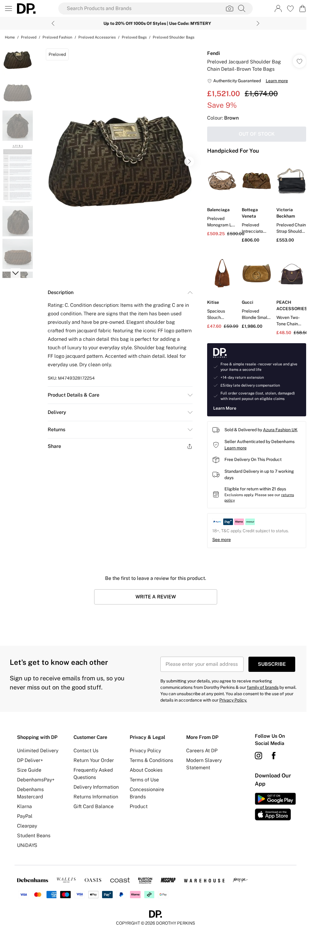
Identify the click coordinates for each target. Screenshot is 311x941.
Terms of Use (142, 778)
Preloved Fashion (57, 37)
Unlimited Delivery (37, 749)
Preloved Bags (134, 37)
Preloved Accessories (97, 37)
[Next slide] (256, 23)
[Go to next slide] (188, 161)
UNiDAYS (27, 844)
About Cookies (144, 768)
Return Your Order (93, 759)
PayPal (24, 814)
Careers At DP (199, 749)
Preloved (28, 37)
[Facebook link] (270, 754)
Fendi (210, 53)
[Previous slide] (51, 23)
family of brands (260, 685)
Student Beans (33, 834)
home (10, 37)
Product (137, 805)
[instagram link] (255, 754)
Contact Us (85, 749)
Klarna (24, 805)
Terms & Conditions (150, 759)
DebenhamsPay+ (36, 778)
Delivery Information (95, 785)
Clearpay (27, 824)
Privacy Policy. (231, 698)
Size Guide (29, 768)
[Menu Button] (8, 8)
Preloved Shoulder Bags (173, 37)
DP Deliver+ (30, 759)
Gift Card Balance (93, 805)
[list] (118, 161)
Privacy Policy (143, 749)
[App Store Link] (271, 805)
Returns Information (95, 795)
